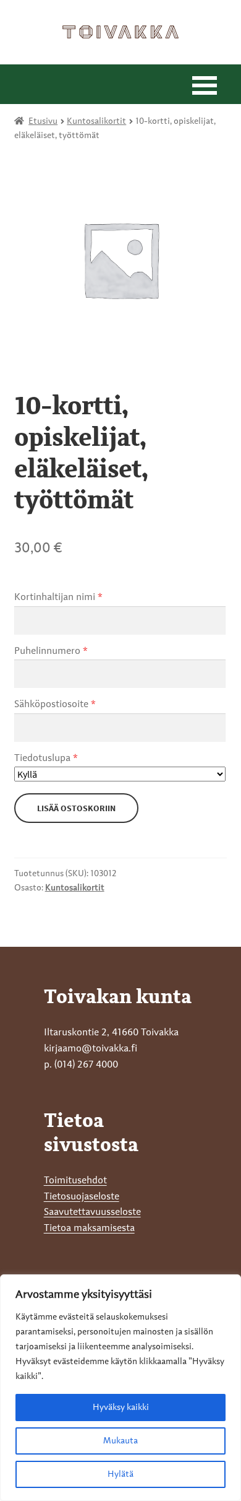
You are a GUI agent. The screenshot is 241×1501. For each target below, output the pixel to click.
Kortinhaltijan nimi (58, 598)
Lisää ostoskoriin (76, 808)
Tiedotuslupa (46, 759)
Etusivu (42, 121)
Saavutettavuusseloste (92, 1212)
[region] (120, 1387)
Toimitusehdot (75, 1181)
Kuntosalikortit (96, 121)
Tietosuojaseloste (81, 1197)
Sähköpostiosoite (55, 705)
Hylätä (120, 1474)
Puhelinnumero (51, 651)
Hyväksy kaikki (121, 1407)
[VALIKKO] (204, 84)
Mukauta (120, 1441)
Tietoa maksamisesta (89, 1228)
